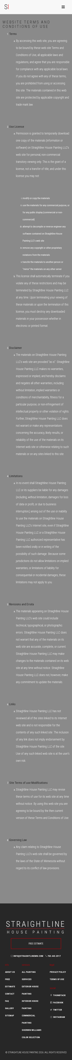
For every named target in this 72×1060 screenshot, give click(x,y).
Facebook (58, 1002)
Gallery (9, 1008)
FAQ (7, 1001)
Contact (9, 994)
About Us (10, 972)
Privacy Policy (58, 972)
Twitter (57, 1010)
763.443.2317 (54, 956)
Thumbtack (59, 995)
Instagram (59, 1017)
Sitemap (9, 1015)
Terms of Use (57, 979)
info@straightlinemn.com (28, 956)
